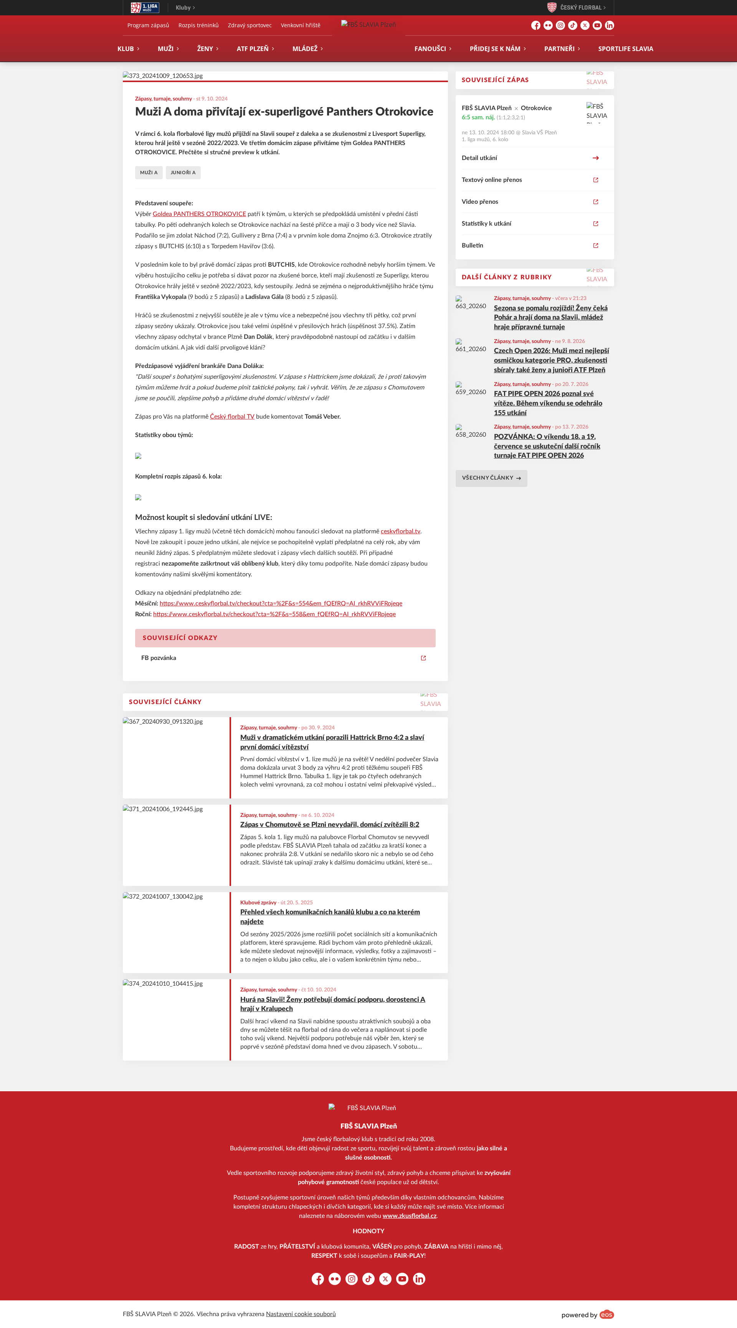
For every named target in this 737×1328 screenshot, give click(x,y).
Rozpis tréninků (198, 25)
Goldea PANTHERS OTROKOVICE (199, 214)
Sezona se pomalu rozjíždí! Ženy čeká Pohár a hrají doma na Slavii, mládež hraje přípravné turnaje (551, 318)
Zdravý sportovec (250, 25)
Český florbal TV (232, 417)
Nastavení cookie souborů (301, 1314)
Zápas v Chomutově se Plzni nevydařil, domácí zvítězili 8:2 (329, 825)
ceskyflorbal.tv (400, 531)
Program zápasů (148, 25)
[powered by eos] (588, 1314)
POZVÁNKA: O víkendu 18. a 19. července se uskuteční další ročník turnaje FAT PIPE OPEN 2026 (547, 447)
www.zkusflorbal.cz (409, 1216)
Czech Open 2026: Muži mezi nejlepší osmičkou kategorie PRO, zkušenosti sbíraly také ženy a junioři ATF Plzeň (551, 361)
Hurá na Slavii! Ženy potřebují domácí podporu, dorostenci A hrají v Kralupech (332, 1004)
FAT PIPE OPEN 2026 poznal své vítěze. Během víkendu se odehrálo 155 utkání (548, 404)
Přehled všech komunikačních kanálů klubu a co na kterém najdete (330, 917)
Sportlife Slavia (625, 49)
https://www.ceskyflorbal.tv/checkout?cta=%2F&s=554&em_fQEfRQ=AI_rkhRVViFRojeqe (281, 603)
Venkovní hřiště (301, 25)
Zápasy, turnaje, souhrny (522, 298)
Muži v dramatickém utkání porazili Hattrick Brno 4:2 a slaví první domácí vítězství (332, 742)
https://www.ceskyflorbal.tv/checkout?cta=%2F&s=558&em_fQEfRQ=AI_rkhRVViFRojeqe (274, 614)
